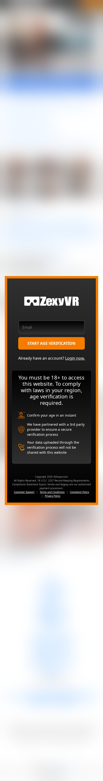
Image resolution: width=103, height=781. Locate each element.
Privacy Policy (52, 496)
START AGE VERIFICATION (51, 343)
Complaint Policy (79, 492)
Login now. (75, 358)
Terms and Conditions (52, 492)
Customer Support (24, 492)
